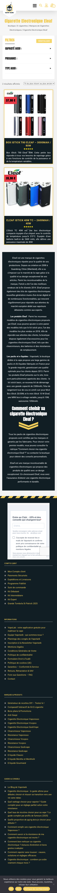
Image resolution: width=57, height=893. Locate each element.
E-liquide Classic (15, 755)
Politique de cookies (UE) (19, 663)
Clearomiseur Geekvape (19, 747)
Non (18, 889)
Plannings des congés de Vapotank (24, 639)
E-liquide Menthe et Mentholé (21, 759)
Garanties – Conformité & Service (23, 667)
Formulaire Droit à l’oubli (19, 659)
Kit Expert (12, 599)
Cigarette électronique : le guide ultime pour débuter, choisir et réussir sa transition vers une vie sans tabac (30, 794)
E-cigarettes (22, 26)
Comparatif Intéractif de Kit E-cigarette (25, 707)
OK (11, 889)
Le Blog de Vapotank (17, 787)
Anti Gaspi (12, 715)
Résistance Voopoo (17, 743)
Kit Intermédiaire (15, 595)
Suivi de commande (17, 587)
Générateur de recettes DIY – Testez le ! (26, 703)
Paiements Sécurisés (17, 575)
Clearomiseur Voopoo (18, 739)
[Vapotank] (9, 7)
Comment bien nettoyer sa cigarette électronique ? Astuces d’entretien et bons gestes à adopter (27, 844)
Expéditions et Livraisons (19, 579)
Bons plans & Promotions (19, 711)
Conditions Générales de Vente (22, 651)
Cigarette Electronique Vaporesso (23, 719)
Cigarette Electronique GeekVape (23, 727)
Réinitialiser (44, 41)
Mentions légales (16, 647)
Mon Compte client (16, 571)
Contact (11, 679)
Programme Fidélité (17, 583)
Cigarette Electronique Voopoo (22, 723)
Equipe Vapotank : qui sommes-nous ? (25, 635)
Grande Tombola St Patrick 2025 (22, 603)
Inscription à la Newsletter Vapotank (25, 643)
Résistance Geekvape (18, 751)
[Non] (53, 884)
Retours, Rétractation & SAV (20, 671)
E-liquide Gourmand (17, 763)
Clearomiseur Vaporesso (19, 731)
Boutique (12, 26)
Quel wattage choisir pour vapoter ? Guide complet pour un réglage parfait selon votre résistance (28, 805)
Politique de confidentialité (20, 655)
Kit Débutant (13, 591)
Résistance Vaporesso (18, 735)
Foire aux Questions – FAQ (20, 675)
